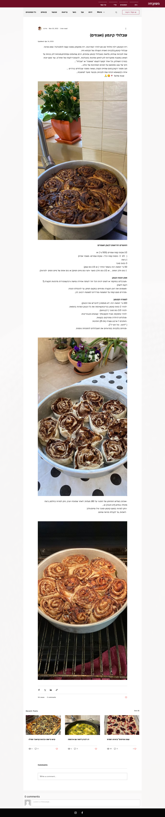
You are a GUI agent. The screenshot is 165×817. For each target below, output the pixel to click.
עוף (82, 12)
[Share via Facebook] (39, 690)
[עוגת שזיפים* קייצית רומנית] (121, 725)
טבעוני (54, 12)
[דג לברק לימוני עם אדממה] (82, 725)
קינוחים (44, 12)
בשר (74, 12)
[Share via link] (57, 690)
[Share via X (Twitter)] (45, 690)
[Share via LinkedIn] (51, 690)
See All (136, 711)
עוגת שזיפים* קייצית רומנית (118, 739)
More (99, 12)
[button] (116, 12)
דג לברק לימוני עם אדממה (78, 739)
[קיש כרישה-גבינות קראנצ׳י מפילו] (43, 725)
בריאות (65, 12)
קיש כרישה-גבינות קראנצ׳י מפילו (42, 739)
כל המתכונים (31, 12)
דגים (90, 12)
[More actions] (125, 28)
